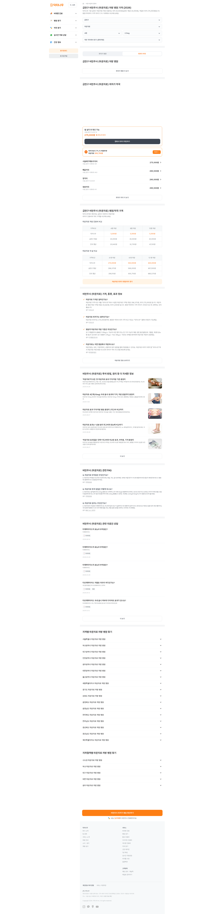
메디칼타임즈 (92, 352)
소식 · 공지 (86, 843)
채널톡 (131, 871)
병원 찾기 (125, 834)
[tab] (102, 54)
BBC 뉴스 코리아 (90, 510)
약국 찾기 (125, 846)
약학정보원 (89, 482)
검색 (73, 5)
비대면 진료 (125, 831)
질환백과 (125, 862)
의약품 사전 (125, 859)
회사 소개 (85, 831)
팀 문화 (85, 834)
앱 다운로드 (63, 51)
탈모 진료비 (125, 837)
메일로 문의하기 (127, 875)
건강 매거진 (125, 849)
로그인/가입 (63, 56)
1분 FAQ (125, 852)
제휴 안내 (85, 840)
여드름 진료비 (126, 843)
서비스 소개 (86, 837)
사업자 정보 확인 (107, 896)
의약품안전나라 (93, 337)
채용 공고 (85, 846)
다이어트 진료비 (127, 840)
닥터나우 (91, 310)
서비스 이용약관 (101, 885)
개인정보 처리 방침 (88, 885)
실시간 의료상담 (127, 855)
